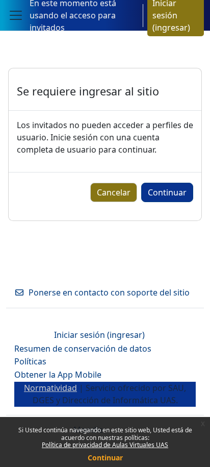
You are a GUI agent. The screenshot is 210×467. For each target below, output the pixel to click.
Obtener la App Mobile (57, 374)
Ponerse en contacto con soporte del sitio (109, 292)
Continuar (105, 457)
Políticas (30, 361)
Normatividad (50, 388)
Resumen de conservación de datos (82, 348)
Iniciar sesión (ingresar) (99, 334)
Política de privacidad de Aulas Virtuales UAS (105, 444)
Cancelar (113, 192)
